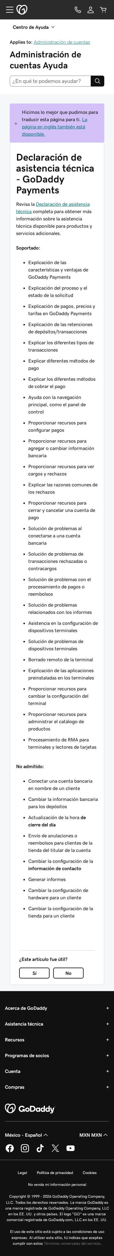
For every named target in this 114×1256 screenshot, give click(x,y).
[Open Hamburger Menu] (7, 9)
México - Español (23, 1134)
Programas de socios (27, 1055)
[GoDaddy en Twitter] (55, 1151)
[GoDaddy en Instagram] (25, 1151)
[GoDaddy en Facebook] (10, 1151)
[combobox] (50, 81)
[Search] (97, 81)
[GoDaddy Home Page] (30, 1109)
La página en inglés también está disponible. (54, 126)
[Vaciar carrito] (103, 9)
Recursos (14, 1039)
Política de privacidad (55, 1173)
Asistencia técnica (24, 1023)
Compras (14, 1086)
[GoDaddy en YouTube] (70, 1151)
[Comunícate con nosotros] (78, 9)
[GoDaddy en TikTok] (40, 1151)
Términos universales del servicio (72, 1243)
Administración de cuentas (62, 41)
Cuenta (12, 1071)
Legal (22, 1173)
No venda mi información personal (57, 1184)
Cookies (90, 1173)
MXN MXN (90, 1134)
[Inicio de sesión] (90, 9)
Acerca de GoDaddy (26, 1008)
